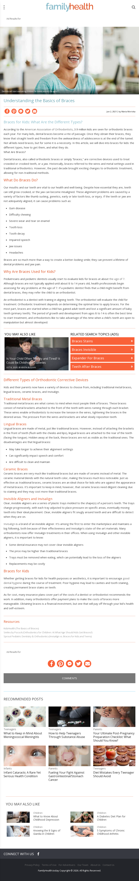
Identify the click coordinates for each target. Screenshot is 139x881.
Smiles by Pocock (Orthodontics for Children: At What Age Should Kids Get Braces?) (48, 632)
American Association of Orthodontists (49, 129)
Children (38, 813)
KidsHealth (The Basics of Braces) (21, 628)
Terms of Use (49, 865)
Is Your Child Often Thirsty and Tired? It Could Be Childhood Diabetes (33, 361)
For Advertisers (67, 865)
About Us (95, 865)
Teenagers (10, 729)
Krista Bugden (28, 367)
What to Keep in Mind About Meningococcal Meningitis (23, 735)
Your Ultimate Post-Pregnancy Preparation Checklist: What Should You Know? (113, 736)
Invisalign (9, 524)
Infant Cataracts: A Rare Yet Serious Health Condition (22, 774)
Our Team (82, 865)
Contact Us (108, 865)
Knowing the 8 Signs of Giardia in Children (46, 832)
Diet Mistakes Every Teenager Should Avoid (113, 774)
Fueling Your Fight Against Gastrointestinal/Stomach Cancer (66, 776)
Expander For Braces (88, 358)
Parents (97, 729)
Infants (8, 768)
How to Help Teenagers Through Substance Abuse (67, 735)
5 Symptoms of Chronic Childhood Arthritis (111, 832)
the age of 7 (117, 279)
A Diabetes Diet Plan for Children (111, 818)
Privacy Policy (32, 865)
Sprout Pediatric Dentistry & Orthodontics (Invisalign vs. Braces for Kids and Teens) (48, 636)
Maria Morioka (128, 111)
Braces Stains (82, 341)
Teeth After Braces (86, 366)
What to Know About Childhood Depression (46, 818)
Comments (69, 678)
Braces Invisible (84, 349)
